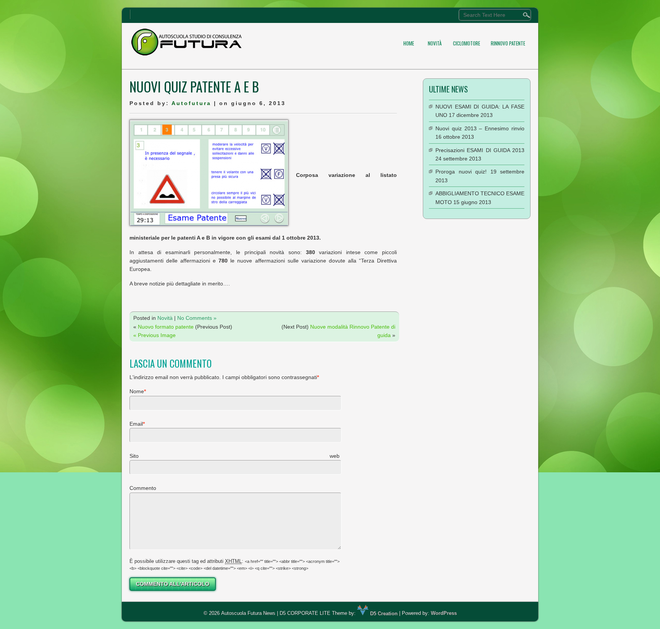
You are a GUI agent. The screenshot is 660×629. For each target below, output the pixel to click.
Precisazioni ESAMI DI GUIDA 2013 (479, 150)
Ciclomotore (466, 43)
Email (136, 424)
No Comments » (197, 318)
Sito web (234, 456)
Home (408, 43)
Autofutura (191, 103)
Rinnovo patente (508, 43)
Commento (142, 488)
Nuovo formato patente (166, 327)
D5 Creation (383, 613)
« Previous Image (154, 335)
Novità (435, 43)
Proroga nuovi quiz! (461, 172)
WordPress (444, 613)
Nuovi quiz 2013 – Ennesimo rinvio (479, 128)
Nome (136, 391)
